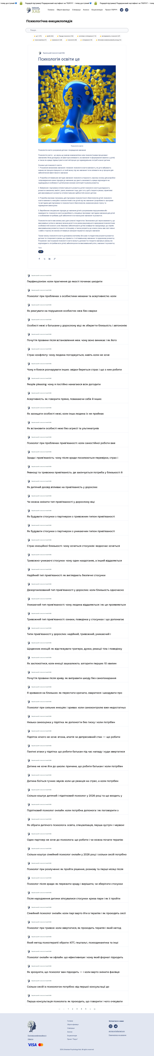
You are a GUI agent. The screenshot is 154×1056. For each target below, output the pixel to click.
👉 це (38, 36)
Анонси (70, 1032)
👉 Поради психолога (66, 36)
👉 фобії (50, 36)
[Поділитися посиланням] (55, 259)
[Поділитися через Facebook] (39, 259)
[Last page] (94, 1009)
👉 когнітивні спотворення (87, 36)
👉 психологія (72, 40)
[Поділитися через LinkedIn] (49, 259)
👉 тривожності (56, 40)
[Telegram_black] (121, 10)
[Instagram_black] (126, 10)
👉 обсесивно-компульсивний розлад (109, 40)
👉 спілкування (87, 40)
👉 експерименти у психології (111, 36)
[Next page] (90, 1009)
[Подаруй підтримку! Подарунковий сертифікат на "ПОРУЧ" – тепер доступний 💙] (77, 3)
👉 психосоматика (40, 40)
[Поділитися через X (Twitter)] (44, 259)
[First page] (59, 1009)
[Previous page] (64, 1009)
